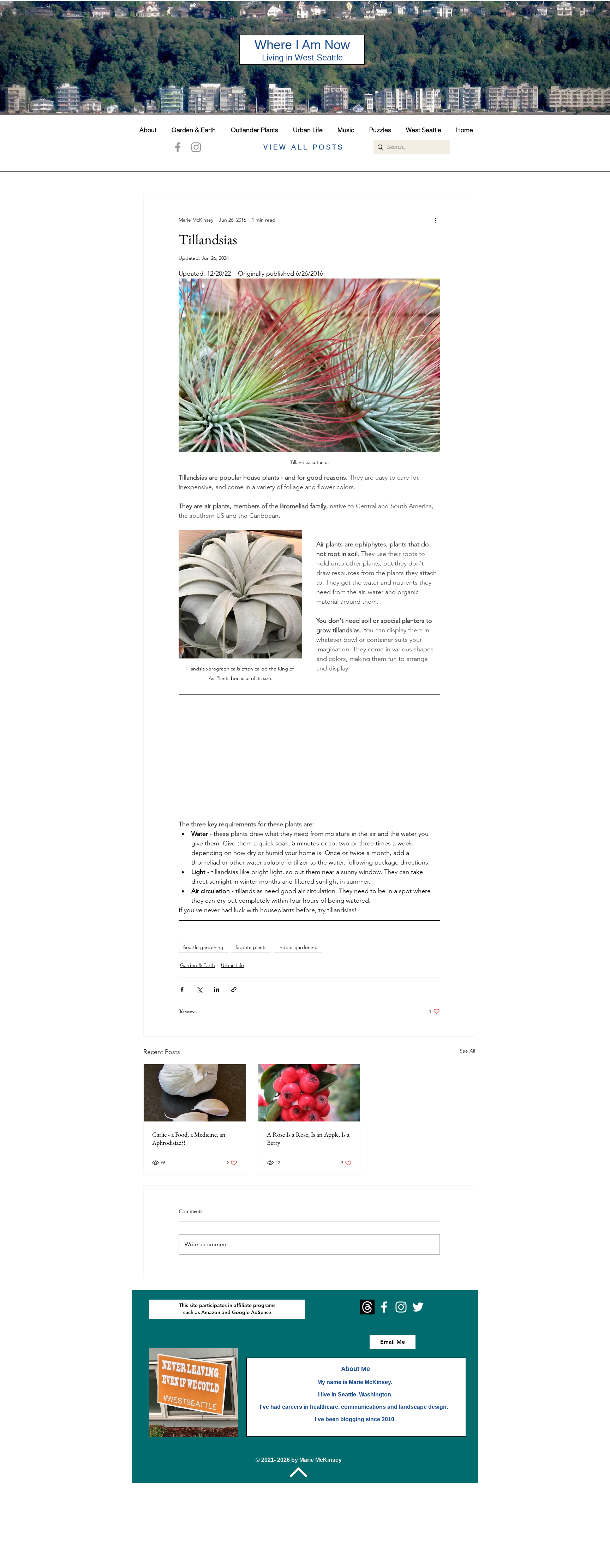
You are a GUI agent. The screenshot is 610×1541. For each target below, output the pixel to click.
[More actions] (435, 220)
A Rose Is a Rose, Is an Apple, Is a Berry (308, 1138)
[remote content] (309, 754)
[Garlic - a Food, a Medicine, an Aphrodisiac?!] (195, 1092)
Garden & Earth (197, 965)
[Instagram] (196, 147)
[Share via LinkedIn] (216, 989)
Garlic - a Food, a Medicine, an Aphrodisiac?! (189, 1138)
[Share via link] (234, 989)
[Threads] (367, 1307)
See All (467, 1051)
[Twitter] (418, 1307)
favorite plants (251, 947)
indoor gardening (298, 947)
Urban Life (232, 965)
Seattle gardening (203, 947)
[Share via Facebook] (182, 989)
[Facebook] (177, 147)
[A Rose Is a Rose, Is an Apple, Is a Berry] (309, 1092)
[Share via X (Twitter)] (199, 989)
